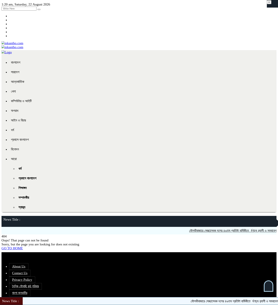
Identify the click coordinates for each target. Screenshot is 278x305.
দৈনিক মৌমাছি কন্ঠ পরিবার (25, 286)
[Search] (38, 9)
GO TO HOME (12, 248)
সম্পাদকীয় (24, 197)
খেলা (13, 91)
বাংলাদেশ (15, 62)
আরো (14, 159)
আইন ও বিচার (18, 120)
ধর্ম (12, 130)
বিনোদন (15, 149)
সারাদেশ (15, 72)
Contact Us (19, 273)
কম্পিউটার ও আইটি (21, 101)
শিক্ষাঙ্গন (23, 188)
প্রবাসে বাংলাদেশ (20, 140)
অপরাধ (14, 111)
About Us (18, 266)
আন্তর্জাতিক (17, 82)
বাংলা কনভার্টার (19, 293)
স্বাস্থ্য (22, 207)
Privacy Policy (22, 280)
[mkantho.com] (12, 43)
